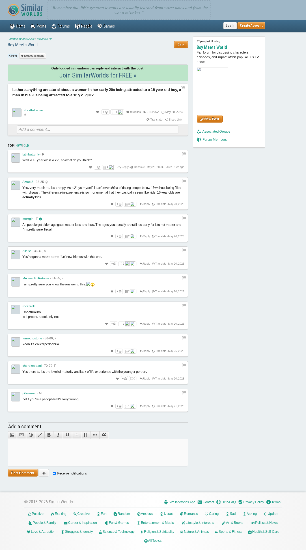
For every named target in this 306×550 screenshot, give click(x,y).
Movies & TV (44, 39)
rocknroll (28, 306)
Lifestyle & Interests (199, 522)
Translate (156, 119)
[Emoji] (30, 435)
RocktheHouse (33, 110)
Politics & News (266, 522)
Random (123, 513)
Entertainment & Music (21, 39)
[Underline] (67, 435)
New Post (211, 119)
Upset (168, 513)
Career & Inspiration (82, 522)
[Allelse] (15, 254)
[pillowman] (15, 396)
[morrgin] (15, 222)
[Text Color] (39, 435)
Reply (125, 167)
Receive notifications (72, 473)
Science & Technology (118, 531)
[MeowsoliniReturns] (15, 281)
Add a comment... (26, 426)
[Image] (12, 435)
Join (181, 45)
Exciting (60, 513)
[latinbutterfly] (15, 157)
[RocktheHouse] (16, 112)
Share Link (175, 119)
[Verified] (40, 218)
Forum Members (214, 139)
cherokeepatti (32, 365)
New (19, 146)
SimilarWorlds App (181, 502)
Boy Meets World (23, 44)
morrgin (27, 218)
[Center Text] (76, 435)
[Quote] (104, 435)
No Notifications (34, 55)
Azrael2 (27, 181)
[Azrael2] (15, 185)
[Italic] (58, 435)
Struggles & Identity (78, 531)
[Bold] (49, 435)
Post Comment (22, 473)
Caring (213, 513)
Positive (37, 513)
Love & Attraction (42, 531)
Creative (83, 513)
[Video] (21, 435)
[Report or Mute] (183, 87)
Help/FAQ (228, 502)
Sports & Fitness (230, 531)
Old (26, 146)
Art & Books (234, 522)
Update (272, 513)
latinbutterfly (31, 154)
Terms (276, 502)
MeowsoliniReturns (35, 278)
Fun (103, 513)
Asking (251, 513)
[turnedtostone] (15, 341)
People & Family (44, 522)
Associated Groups (216, 131)
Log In (230, 26)
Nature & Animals (196, 531)
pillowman (29, 393)
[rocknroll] (15, 309)
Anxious (146, 513)
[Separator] (94, 435)
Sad (232, 513)
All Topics (155, 540)
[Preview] (44, 473)
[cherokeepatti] (15, 369)
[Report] (184, 153)
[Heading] (85, 435)
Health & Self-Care (265, 531)
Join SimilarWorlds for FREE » (97, 75)
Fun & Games (118, 522)
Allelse (27, 251)
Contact (208, 502)
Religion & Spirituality (158, 531)
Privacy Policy (253, 502)
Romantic (190, 513)
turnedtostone (32, 338)
